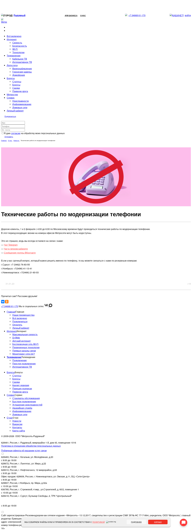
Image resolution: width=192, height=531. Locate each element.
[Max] (50, 306)
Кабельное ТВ (19, 58)
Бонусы (16, 84)
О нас (83, 15)
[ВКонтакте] (2, 301)
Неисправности (20, 101)
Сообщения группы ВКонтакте (20, 252)
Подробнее (136, 522)
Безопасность (19, 45)
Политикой (98, 522)
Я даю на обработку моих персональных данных (34, 133)
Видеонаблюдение (22, 68)
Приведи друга (20, 91)
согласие (15, 133)
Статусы (16, 81)
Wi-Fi (15, 49)
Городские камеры (22, 71)
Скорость (17, 42)
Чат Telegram (11, 244)
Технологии (18, 52)
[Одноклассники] (6, 301)
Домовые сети (19, 107)
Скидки (16, 88)
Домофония (18, 75)
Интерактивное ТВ (22, 62)
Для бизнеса (71, 15)
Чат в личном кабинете (16, 248)
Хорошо (158, 522)
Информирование (21, 104)
